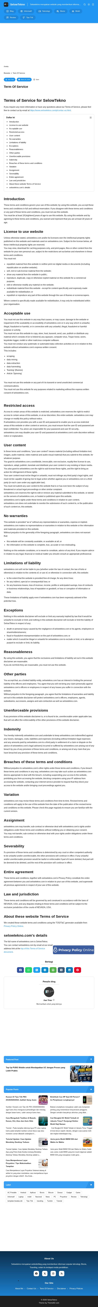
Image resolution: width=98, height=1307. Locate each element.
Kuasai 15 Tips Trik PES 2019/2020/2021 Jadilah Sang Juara (21, 1098)
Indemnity (13, 160)
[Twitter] (36, 970)
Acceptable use (15, 128)
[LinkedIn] (69, 970)
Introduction (14, 122)
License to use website (18, 125)
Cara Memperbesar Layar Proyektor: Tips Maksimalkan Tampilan (18, 1163)
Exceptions (14, 146)
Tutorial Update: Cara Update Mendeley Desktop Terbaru (18, 1140)
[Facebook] (20, 970)
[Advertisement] (49, 1034)
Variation (12, 167)
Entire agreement (16, 177)
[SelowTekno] (6, 4)
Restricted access (16, 132)
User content (14, 135)
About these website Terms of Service (25, 184)
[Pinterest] (77, 970)
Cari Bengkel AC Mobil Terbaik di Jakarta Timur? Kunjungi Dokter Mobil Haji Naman (64, 1121)
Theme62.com (53, 1303)
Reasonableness (16, 149)
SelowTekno (17, 4)
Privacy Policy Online (13, 926)
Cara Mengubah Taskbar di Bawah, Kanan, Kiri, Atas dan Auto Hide (21, 1119)
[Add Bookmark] (36, 79)
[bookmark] (93, 4)
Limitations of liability (17, 142)
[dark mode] (89, 4)
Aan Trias (11, 79)
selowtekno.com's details (19, 187)
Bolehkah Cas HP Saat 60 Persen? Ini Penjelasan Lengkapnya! (65, 1098)
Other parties (14, 153)
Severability (14, 174)
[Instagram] (53, 1273)
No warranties (15, 139)
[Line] (53, 970)
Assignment (14, 170)
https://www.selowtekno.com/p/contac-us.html (50, 110)
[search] (84, 4)
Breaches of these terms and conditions (25, 163)
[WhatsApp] (28, 970)
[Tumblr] (61, 970)
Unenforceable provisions (19, 156)
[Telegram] (44, 970)
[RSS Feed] (61, 1273)
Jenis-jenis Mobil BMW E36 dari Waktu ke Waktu (64, 1140)
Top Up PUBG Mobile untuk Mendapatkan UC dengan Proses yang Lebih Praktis (35, 1069)
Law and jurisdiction (17, 180)
